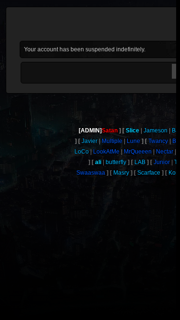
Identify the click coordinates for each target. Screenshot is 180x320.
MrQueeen (138, 151)
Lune (133, 141)
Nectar (164, 151)
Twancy (158, 141)
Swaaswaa (90, 172)
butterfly (116, 162)
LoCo (81, 151)
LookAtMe (106, 151)
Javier (89, 141)
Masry (121, 172)
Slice (132, 130)
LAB (139, 162)
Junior (162, 162)
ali (98, 162)
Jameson (156, 130)
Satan (110, 130)
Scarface (148, 172)
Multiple (112, 141)
